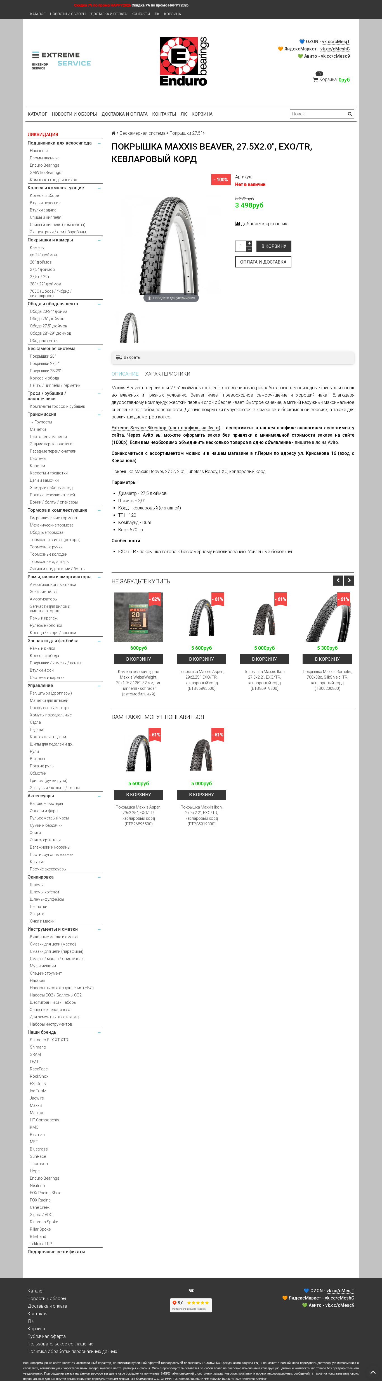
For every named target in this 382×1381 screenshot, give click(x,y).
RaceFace (39, 1069)
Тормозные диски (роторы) (55, 539)
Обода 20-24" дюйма (48, 311)
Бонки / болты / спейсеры (54, 502)
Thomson (39, 1163)
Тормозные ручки (46, 547)
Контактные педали (48, 737)
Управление (40, 685)
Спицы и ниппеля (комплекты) (57, 224)
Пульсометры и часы (49, 818)
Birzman (37, 1134)
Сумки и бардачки (46, 825)
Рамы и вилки (42, 648)
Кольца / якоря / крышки (53, 632)
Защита (37, 914)
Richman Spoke (44, 1222)
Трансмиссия (42, 414)
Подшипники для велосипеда (60, 143)
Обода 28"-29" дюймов (50, 333)
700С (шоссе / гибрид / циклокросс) (51, 293)
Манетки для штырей (49, 700)
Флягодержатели (45, 840)
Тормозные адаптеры (49, 561)
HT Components (44, 1120)
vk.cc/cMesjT (336, 41)
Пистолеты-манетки (48, 436)
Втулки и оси (42, 670)
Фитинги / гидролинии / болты (57, 569)
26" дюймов (41, 262)
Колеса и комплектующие (56, 187)
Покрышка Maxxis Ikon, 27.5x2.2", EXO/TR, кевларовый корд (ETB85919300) (265, 680)
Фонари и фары (44, 811)
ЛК (157, 14)
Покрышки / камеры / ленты (55, 663)
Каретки (37, 466)
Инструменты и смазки (53, 929)
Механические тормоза (52, 525)
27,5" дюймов (42, 269)
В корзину (273, 246)
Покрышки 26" (43, 356)
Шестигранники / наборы (53, 1002)
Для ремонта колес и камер (55, 1017)
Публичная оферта (47, 1336)
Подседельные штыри (50, 707)
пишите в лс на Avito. (317, 442)
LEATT (35, 1061)
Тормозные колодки (48, 554)
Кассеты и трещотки (49, 473)
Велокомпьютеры (46, 803)
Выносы (37, 758)
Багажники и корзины (50, 847)
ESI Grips (38, 1083)
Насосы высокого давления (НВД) (62, 988)
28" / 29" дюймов (45, 284)
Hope (34, 1171)
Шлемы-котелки (44, 892)
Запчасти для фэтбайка (53, 640)
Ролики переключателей (52, 495)
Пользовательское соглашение (60, 1344)
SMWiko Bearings (45, 172)
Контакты (140, 14)
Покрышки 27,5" (44, 363)
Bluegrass (39, 1149)
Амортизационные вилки (53, 584)
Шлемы (36, 884)
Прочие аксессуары (48, 869)
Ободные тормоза (46, 532)
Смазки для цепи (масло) (53, 944)
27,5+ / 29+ (40, 276)
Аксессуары (41, 795)
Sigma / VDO (41, 1214)
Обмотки (38, 773)
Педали (36, 729)
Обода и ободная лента (53, 303)
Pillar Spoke (40, 1229)
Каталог (37, 14)
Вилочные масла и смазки (54, 937)
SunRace (38, 1156)
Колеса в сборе (44, 195)
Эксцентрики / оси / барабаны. (58, 232)
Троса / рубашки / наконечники (47, 396)
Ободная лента (44, 340)
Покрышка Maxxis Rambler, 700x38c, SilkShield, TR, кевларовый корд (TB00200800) (327, 680)
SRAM (35, 1054)
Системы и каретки (47, 677)
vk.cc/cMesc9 (335, 56)
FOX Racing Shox (45, 1193)
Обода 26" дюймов (47, 318)
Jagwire (37, 1098)
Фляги (35, 832)
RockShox (39, 1076)
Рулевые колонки (46, 625)
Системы (38, 458)
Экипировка (41, 877)
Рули (34, 751)
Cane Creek (39, 1207)
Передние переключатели (53, 451)
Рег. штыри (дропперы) (51, 693)
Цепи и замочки (44, 480)
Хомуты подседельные (51, 715)
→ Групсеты (41, 422)
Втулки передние (45, 203)
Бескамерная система (52, 348)
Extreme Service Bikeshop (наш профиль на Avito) (166, 427)
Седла (35, 722)
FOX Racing (40, 1200)
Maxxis (36, 1105)
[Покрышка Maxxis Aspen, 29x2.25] (201, 617)
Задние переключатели (51, 444)
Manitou (37, 1112)
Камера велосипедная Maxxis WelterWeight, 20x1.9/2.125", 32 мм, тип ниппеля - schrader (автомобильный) (138, 682)
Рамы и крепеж (44, 618)
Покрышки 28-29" (46, 371)
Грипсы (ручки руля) (48, 780)
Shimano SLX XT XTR (49, 1040)
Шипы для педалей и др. (51, 744)
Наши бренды (43, 1032)
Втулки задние (43, 210)
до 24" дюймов (43, 255)
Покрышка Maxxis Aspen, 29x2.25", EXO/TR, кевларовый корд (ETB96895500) (201, 680)
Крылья (37, 862)
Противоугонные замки (52, 854)
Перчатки (38, 906)
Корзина (172, 14)
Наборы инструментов (51, 1024)
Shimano (38, 1047)
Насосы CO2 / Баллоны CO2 (56, 995)
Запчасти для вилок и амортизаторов (50, 608)
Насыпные (39, 150)
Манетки (38, 429)
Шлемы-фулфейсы (47, 899)
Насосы (37, 980)
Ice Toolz (38, 1091)
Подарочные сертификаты (56, 1251)
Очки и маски (42, 921)
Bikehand (38, 1236)
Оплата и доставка (263, 262)
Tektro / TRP (41, 1244)
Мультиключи (43, 966)
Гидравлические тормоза (53, 518)
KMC (34, 1127)
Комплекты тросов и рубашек (57, 406)
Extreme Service (254, 1378)
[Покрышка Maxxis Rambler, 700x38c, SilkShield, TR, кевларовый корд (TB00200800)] (327, 617)
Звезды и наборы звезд (51, 487)
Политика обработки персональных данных (72, 1351)
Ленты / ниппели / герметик (55, 385)
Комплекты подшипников (53, 180)
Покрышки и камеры (50, 240)
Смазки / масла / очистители (57, 958)
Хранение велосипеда (50, 1009)
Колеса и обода (44, 378)
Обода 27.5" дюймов (48, 326)
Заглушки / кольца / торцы (55, 788)
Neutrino (37, 1185)
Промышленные (44, 158)
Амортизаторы (44, 599)
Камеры (37, 247)
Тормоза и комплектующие (57, 510)
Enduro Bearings (44, 165)
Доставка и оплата (109, 14)
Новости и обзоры (68, 14)
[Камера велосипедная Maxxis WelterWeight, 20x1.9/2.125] (138, 617)
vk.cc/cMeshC (335, 49)
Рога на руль (42, 766)
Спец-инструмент (46, 973)
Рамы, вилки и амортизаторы (59, 576)
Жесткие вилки (44, 592)
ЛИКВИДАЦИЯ (43, 134)
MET (34, 1142)
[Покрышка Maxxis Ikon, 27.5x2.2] (264, 617)
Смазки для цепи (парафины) (56, 951)
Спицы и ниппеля (45, 217)
